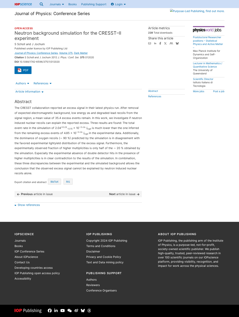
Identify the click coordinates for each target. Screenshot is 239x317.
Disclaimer (93, 251)
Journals (55, 4)
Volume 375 (66, 52)
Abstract (153, 90)
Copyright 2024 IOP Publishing (106, 240)
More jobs (198, 91)
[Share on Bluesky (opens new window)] (177, 43)
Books (72, 4)
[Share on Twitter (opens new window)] (165, 43)
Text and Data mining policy (105, 262)
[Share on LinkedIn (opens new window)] (155, 43)
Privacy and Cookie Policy (103, 257)
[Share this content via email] (149, 43)
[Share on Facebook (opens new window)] (160, 43)
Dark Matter (81, 52)
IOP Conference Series (29, 251)
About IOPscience (26, 257)
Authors (21, 83)
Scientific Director (203, 79)
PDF (27, 70)
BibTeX (54, 181)
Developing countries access (34, 267)
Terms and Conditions (100, 246)
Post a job (218, 91)
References (41, 83)
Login (118, 4)
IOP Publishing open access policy (37, 273)
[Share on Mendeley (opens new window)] (171, 43)
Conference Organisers (101, 290)
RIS (68, 181)
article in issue (37, 194)
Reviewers (93, 285)
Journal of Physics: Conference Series (52, 13)
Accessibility (23, 278)
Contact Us (22, 262)
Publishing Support (93, 4)
